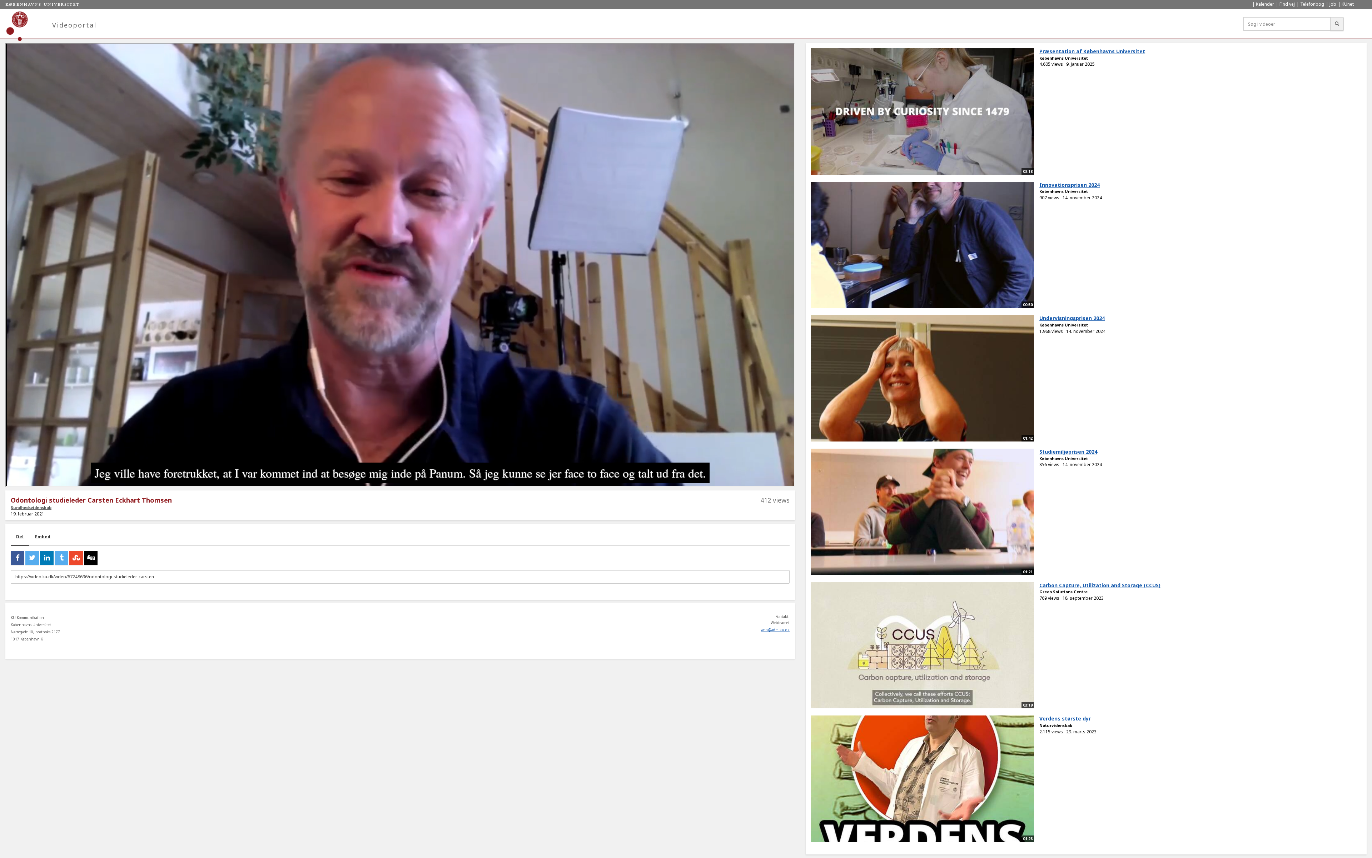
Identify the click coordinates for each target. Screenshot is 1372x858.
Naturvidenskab (1055, 725)
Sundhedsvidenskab (31, 507)
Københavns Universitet (1063, 58)
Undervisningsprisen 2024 (1072, 318)
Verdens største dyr (1065, 718)
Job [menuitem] (1332, 4)
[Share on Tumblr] (61, 558)
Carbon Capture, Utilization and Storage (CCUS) (1099, 585)
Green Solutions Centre (1063, 591)
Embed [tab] (42, 537)
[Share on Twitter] (32, 558)
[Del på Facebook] (17, 558)
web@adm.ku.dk (775, 629)
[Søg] (1337, 24)
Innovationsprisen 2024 (1069, 184)
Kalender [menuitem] (1265, 4)
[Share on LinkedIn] (47, 558)
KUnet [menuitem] (1348, 4)
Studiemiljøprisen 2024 (1068, 451)
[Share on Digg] (91, 558)
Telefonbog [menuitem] (1312, 4)
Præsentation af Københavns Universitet (1092, 51)
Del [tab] (20, 537)
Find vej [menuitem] (1287, 4)
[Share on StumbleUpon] (76, 558)
